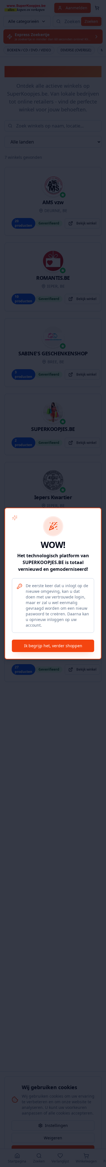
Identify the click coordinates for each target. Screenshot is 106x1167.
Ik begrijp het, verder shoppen (53, 645)
